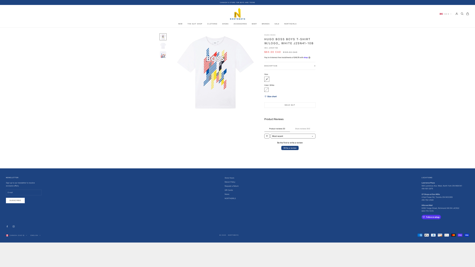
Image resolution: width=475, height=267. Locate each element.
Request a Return (232, 186)
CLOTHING (212, 24)
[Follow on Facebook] (7, 226)
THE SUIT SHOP (195, 24)
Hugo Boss (270, 35)
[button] (270, 96)
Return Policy (230, 182)
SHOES (225, 24)
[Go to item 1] (163, 36)
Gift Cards (229, 190)
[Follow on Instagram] (13, 226)
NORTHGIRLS (290, 24)
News (227, 194)
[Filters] (267, 136)
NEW (180, 24)
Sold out (290, 105)
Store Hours (229, 178)
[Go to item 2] (163, 45)
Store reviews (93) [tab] (302, 129)
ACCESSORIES (240, 24)
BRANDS (266, 24)
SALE (277, 24)
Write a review (290, 148)
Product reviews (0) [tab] (277, 129)
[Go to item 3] (163, 54)
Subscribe (15, 200)
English (34, 235)
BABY (254, 24)
